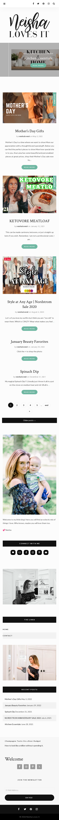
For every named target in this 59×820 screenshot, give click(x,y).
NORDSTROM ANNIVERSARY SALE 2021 (23, 718)
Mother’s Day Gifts (29, 131)
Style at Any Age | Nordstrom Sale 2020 (29, 304)
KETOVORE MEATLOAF (29, 221)
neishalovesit (24, 136)
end (46, 405)
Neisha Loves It (33, 817)
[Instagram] (48, 3)
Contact (7, 636)
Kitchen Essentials (29, 58)
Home (24, 53)
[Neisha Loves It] (29, 24)
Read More (29, 65)
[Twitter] (37, 3)
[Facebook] (32, 3)
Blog (17, 53)
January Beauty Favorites (29, 341)
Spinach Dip (29, 371)
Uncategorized (37, 53)
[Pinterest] (42, 3)
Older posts (29, 420)
